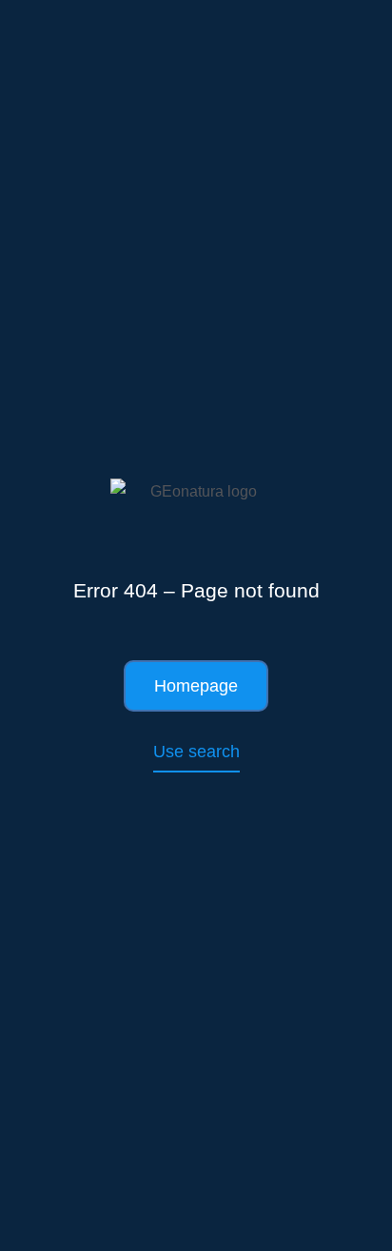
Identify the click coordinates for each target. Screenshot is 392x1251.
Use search (196, 751)
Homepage (196, 685)
